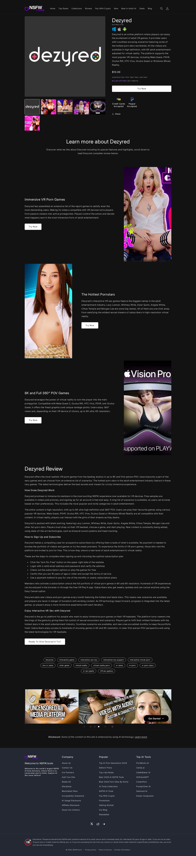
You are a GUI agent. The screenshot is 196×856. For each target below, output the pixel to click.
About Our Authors (71, 810)
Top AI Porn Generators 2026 (113, 763)
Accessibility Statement (73, 796)
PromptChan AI (143, 786)
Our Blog (103, 810)
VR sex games (106, 671)
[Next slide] (105, 727)
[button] (161, 8)
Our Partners (68, 772)
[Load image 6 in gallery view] (32, 123)
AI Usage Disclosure (71, 800)
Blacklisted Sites (69, 791)
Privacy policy (90, 850)
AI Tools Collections (108, 786)
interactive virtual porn (140, 660)
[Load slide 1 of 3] (91, 727)
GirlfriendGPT (142, 777)
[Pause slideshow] (112, 727)
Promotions (104, 800)
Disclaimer (67, 786)
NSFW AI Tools (106, 791)
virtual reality (81, 665)
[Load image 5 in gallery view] (97, 106)
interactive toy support (113, 660)
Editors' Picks (105, 768)
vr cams (119, 665)
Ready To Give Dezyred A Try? (45, 641)
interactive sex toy (89, 660)
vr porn (132, 665)
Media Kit (66, 782)
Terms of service (105, 850)
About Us (66, 763)
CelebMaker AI (143, 772)
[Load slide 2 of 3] (95, 727)
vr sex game (88, 671)
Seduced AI (141, 791)
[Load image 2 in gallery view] (48, 106)
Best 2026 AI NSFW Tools (111, 777)
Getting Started (106, 805)
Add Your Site (68, 777)
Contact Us (67, 768)
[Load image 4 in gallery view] (81, 106)
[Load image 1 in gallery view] (32, 106)
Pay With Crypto (107, 796)
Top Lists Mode (106, 772)
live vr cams (48, 665)
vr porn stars (147, 665)
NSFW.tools (77, 850)
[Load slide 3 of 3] (99, 727)
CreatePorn (141, 782)
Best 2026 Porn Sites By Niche (113, 782)
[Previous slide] (84, 727)
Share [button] (118, 114)
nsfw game (64, 665)
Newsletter (104, 814)
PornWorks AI (142, 763)
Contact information (122, 850)
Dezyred (49, 660)
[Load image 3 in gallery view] (65, 106)
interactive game (66, 660)
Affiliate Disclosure (70, 805)
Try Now (141, 88)
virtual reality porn (101, 665)
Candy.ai (140, 768)
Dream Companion (145, 796)
